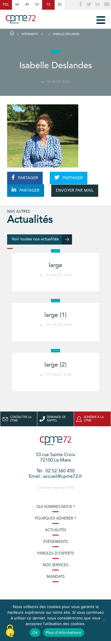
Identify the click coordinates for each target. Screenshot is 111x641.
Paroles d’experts (55, 553)
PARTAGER (27, 178)
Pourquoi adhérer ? (55, 518)
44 (17, 5)
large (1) (55, 315)
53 (37, 5)
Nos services (55, 565)
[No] (104, 620)
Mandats (56, 577)
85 (60, 5)
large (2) (55, 365)
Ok (35, 632)
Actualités (55, 530)
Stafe (70, 487)
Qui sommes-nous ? (55, 507)
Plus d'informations (63, 632)
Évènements (55, 542)
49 (27, 5)
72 (48, 5)
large (55, 265)
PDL (6, 5)
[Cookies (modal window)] (10, 631)
